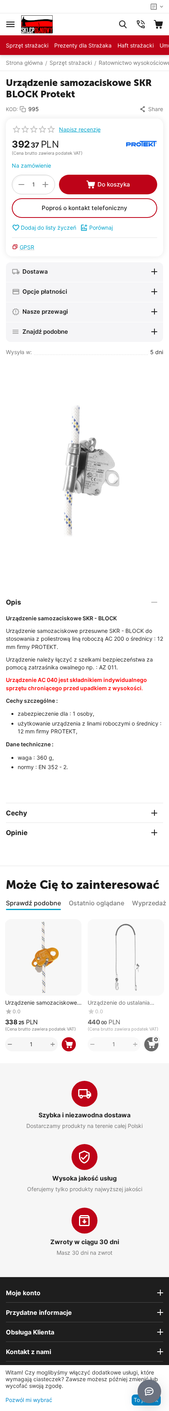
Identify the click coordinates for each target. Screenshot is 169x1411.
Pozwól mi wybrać (29, 1399)
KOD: (12, 109)
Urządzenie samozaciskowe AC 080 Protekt (41, 1003)
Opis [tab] (13, 602)
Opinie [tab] (17, 833)
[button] (151, 109)
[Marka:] (141, 143)
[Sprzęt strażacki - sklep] (37, 23)
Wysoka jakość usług (84, 1178)
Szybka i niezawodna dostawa (84, 1115)
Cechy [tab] (16, 813)
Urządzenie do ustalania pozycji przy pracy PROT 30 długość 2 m (124, 1003)
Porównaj (101, 227)
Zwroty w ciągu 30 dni (84, 1242)
